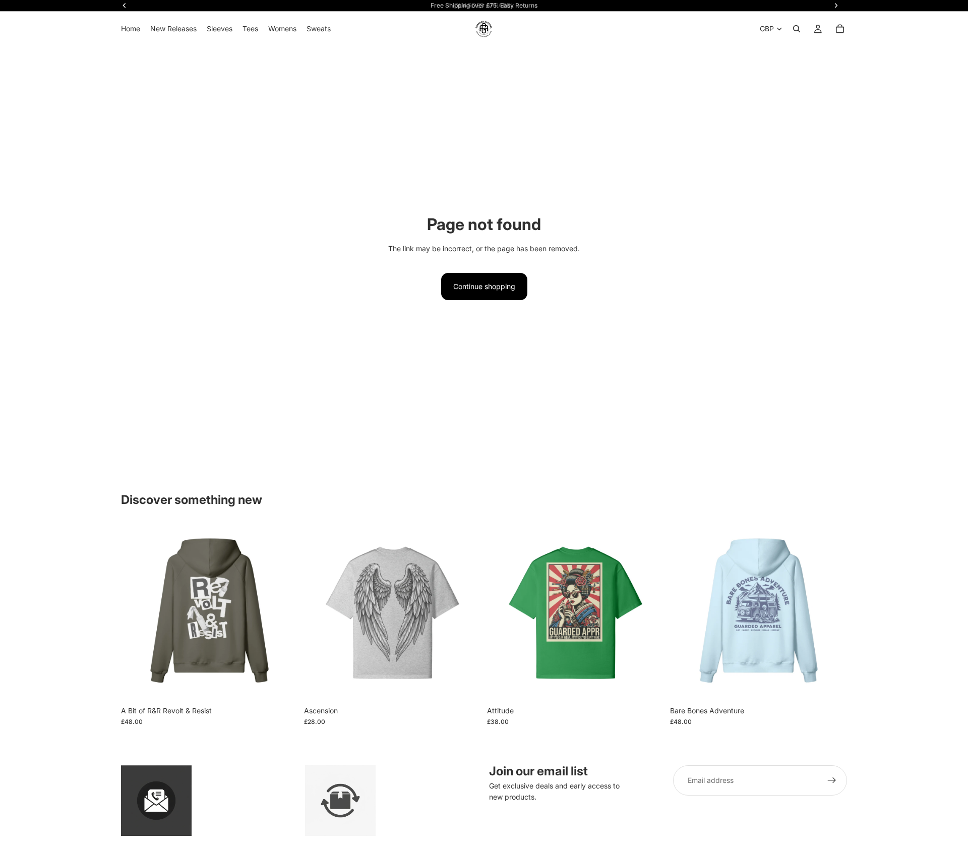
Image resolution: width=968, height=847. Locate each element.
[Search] (796, 29)
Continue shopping (484, 286)
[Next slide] (283, 612)
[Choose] (282, 685)
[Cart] (840, 29)
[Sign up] (831, 780)
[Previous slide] (136, 612)
